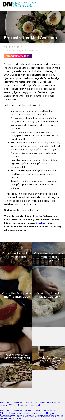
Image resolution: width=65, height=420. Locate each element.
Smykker (41, 222)
